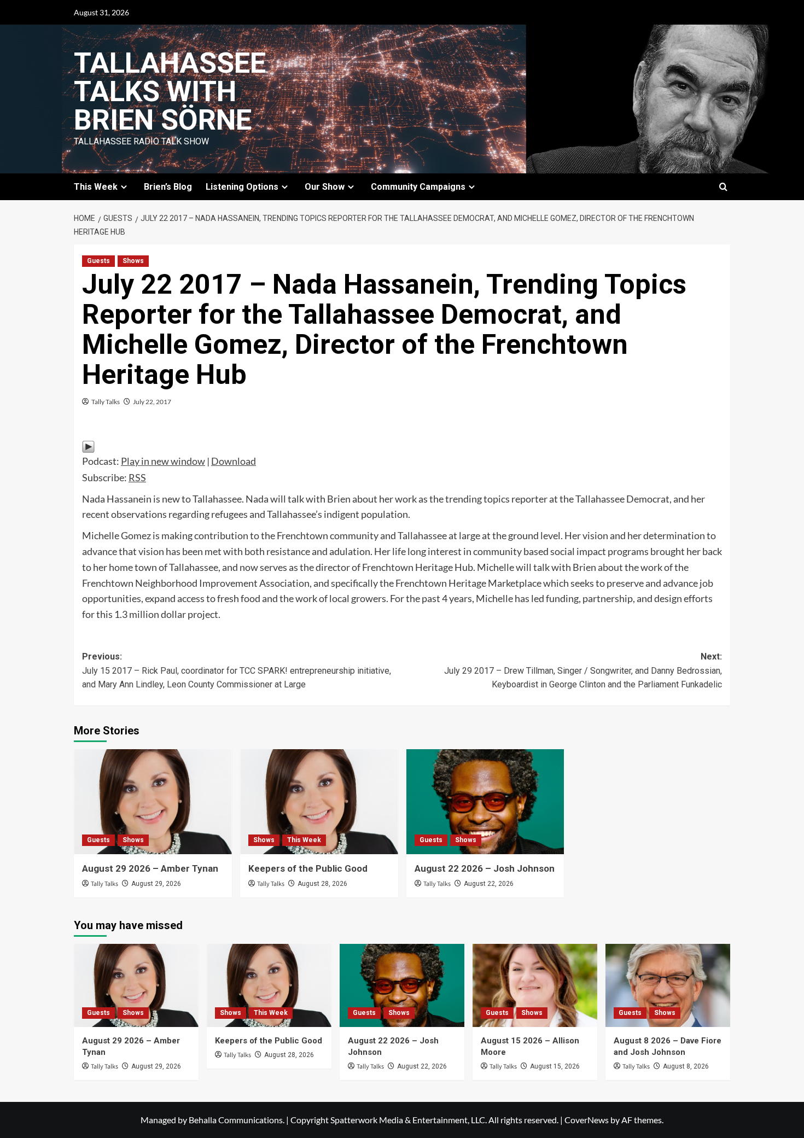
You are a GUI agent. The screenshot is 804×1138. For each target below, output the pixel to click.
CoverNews (586, 1119)
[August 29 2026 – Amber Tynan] (153, 802)
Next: (583, 670)
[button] (723, 186)
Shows (133, 261)
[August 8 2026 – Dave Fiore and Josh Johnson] (667, 985)
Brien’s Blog (168, 187)
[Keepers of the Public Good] (319, 802)
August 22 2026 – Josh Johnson (485, 868)
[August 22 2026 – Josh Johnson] (485, 802)
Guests (98, 261)
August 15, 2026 (555, 1066)
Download (233, 461)
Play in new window (163, 461)
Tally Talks (105, 402)
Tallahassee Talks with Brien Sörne (170, 91)
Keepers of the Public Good (308, 868)
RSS (137, 477)
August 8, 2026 (686, 1066)
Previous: (236, 670)
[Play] (88, 445)
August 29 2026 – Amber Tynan (150, 868)
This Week (304, 840)
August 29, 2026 (156, 884)
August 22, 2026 (489, 884)
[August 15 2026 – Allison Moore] (535, 985)
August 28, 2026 (322, 884)
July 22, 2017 (152, 402)
